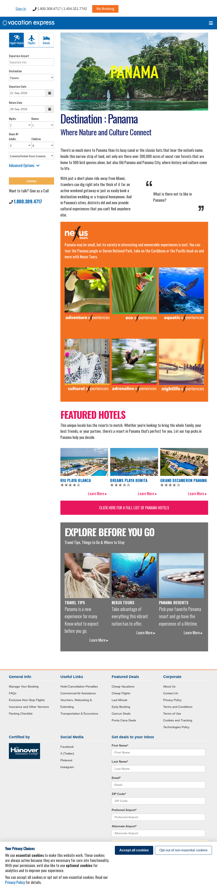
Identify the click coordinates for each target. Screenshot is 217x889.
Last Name (120, 761)
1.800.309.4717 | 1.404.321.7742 (61, 9)
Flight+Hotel (16, 43)
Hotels (46, 43)
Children (36, 139)
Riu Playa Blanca (75, 480)
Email (116, 777)
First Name (120, 745)
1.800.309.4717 (28, 201)
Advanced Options (21, 165)
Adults (12, 139)
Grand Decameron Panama (183, 480)
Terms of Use (172, 713)
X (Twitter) (67, 753)
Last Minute (119, 700)
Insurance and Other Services (29, 706)
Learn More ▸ (97, 493)
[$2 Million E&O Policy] (24, 750)
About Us (169, 686)
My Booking (105, 9)
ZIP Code (119, 794)
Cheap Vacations (123, 686)
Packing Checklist (20, 713)
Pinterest (66, 760)
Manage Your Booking (24, 686)
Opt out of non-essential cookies (183, 850)
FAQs (12, 693)
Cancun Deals (121, 713)
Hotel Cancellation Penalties (79, 686)
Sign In (20, 9)
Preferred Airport (124, 810)
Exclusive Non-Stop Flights (27, 700)
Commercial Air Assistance (78, 693)
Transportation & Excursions (79, 713)
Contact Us (170, 693)
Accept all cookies (134, 850)
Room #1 (13, 134)
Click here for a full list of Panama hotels (134, 507)
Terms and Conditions (177, 706)
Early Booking (121, 706)
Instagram (67, 767)
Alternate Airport (124, 826)
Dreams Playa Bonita (128, 480)
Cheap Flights (121, 693)
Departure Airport (19, 55)
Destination (15, 71)
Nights (12, 118)
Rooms (35, 118)
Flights (31, 43)
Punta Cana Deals (124, 720)
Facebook (67, 746)
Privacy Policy (172, 700)
